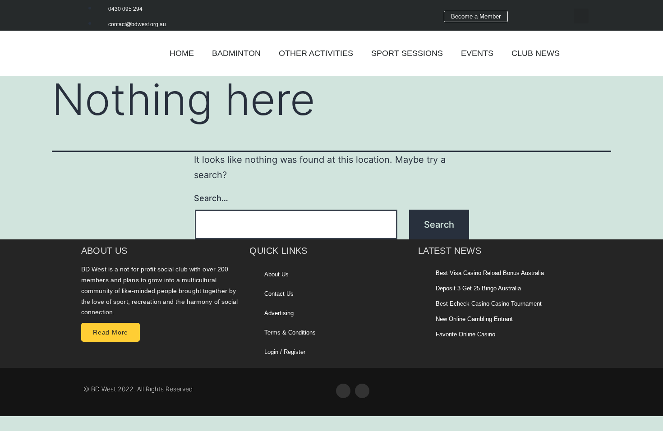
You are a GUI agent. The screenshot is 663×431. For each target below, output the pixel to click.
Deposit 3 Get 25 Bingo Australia (478, 288)
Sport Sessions (407, 53)
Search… (211, 198)
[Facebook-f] (528, 13)
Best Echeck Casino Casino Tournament (489, 303)
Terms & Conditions (290, 332)
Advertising (279, 313)
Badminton (236, 53)
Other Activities (316, 53)
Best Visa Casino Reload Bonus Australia (490, 273)
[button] (581, 16)
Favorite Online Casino (465, 334)
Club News (535, 53)
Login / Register (284, 351)
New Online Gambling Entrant (474, 319)
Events (477, 53)
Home (182, 53)
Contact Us (279, 293)
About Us (276, 274)
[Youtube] (553, 13)
